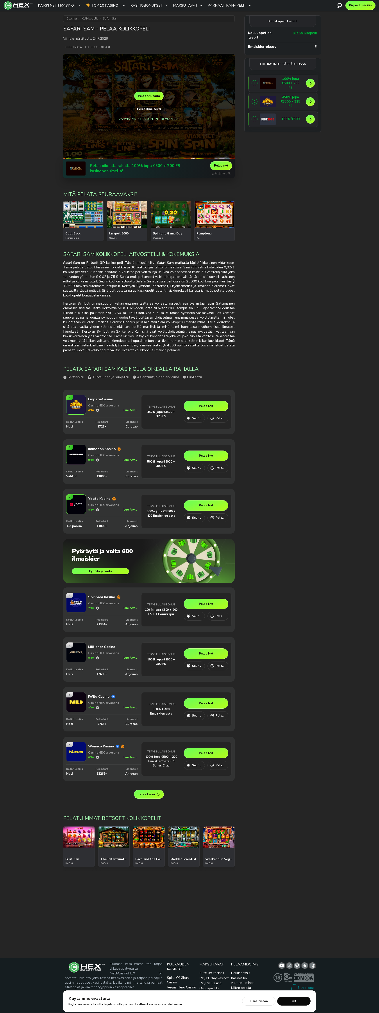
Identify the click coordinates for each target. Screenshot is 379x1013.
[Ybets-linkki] (76, 512)
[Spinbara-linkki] (76, 611)
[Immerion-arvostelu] (97, 460)
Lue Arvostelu (130, 410)
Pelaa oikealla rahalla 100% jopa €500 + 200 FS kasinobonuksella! (135, 168)
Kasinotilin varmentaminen (242, 980)
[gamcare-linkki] (288, 977)
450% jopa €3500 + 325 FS (161, 414)
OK (294, 1001)
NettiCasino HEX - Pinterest (297, 966)
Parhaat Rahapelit (227, 5)
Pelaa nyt (221, 165)
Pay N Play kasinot (214, 978)
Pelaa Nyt (206, 406)
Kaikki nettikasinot (57, 5)
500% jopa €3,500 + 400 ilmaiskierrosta (161, 513)
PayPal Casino (210, 983)
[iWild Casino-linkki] (76, 710)
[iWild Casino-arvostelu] (97, 708)
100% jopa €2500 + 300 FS (161, 661)
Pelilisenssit (240, 972)
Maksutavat (185, 5)
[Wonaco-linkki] (76, 760)
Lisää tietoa (259, 1001)
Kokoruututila (96, 47)
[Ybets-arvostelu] (97, 510)
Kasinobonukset (147, 5)
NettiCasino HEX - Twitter (289, 966)
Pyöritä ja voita (100, 571)
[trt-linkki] (304, 966)
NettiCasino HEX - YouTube (281, 966)
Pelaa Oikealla (149, 96)
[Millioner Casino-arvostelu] (97, 658)
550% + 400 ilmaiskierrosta (161, 711)
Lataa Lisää (146, 794)
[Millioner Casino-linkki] (76, 661)
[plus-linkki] (278, 977)
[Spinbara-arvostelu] (97, 608)
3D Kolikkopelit (305, 33)
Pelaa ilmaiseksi (83, 215)
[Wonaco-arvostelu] (97, 757)
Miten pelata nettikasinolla (241, 990)
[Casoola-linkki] (76, 168)
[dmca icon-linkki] (304, 977)
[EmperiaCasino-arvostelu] (97, 410)
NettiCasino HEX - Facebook (312, 966)
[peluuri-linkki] (302, 988)
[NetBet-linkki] (268, 119)
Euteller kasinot (211, 972)
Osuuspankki (209, 988)
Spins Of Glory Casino (178, 980)
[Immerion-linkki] (76, 463)
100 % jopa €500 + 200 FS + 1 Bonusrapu (161, 612)
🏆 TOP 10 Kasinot (103, 5)
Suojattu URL (222, 173)
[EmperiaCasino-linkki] (76, 413)
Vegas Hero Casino (181, 987)
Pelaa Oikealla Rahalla (83, 226)
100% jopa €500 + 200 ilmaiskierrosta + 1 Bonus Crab (161, 761)
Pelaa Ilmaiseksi (149, 109)
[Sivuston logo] (18, 5)
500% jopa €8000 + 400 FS (161, 463)
